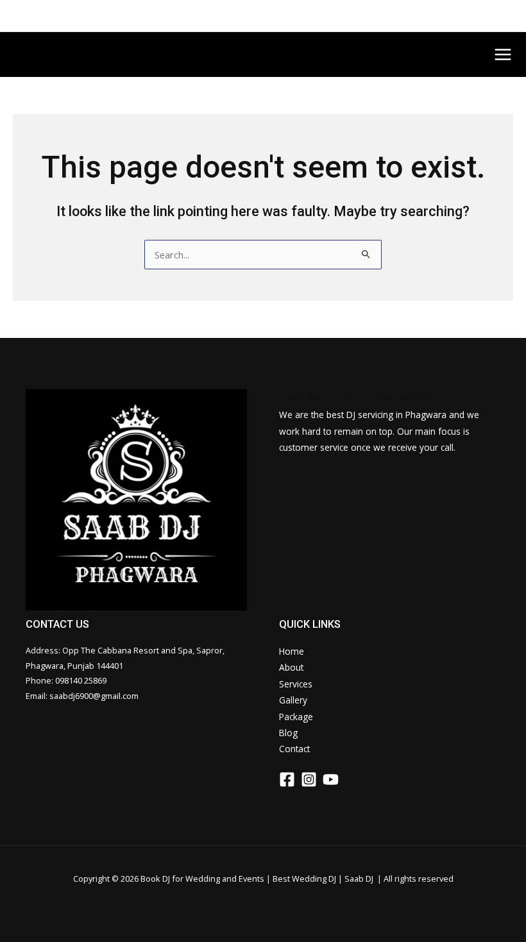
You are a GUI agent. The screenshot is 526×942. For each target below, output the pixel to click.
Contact (294, 749)
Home (291, 651)
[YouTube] (331, 779)
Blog (288, 733)
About (291, 667)
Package (296, 717)
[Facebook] (287, 779)
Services (295, 684)
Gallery (293, 700)
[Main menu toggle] (503, 54)
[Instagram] (309, 779)
